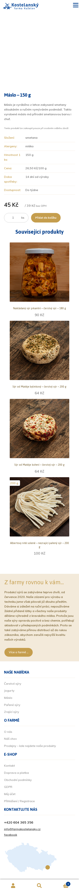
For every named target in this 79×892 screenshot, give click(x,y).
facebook (10, 835)
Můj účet (9, 794)
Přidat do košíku (45, 217)
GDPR (8, 787)
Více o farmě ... (18, 652)
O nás (8, 732)
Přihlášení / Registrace (19, 801)
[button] (75, 5)
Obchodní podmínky (18, 780)
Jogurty (9, 690)
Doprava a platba (16, 773)
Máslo (8, 698)
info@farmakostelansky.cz (22, 829)
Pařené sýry (12, 705)
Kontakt (9, 765)
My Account (13, 886)
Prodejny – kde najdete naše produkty (30, 746)
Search (39, 886)
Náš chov (10, 738)
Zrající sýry (11, 712)
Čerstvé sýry (12, 683)
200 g (14, 483)
